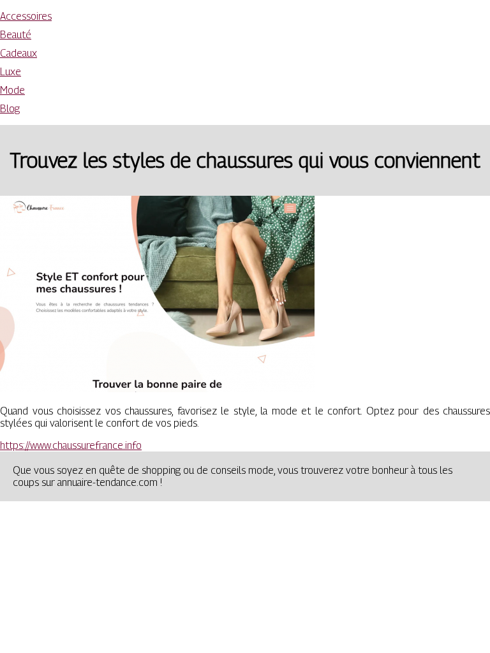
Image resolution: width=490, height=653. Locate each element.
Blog (10, 109)
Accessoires (26, 16)
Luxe (10, 72)
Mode (12, 90)
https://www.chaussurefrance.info (71, 445)
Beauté (15, 35)
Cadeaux (18, 53)
